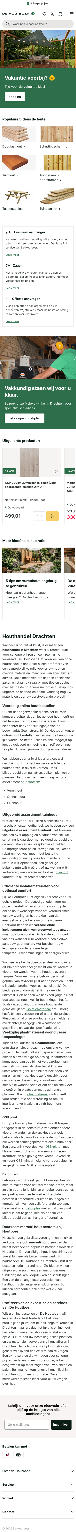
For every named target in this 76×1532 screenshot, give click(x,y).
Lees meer (12, 254)
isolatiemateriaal (39, 1009)
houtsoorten (30, 782)
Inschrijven (61, 1424)
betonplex (33, 1208)
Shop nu (15, 97)
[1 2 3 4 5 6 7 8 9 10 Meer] (39, 516)
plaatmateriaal (37, 1094)
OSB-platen (53, 1146)
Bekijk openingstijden (25, 418)
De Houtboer (21, 1528)
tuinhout (62, 872)
